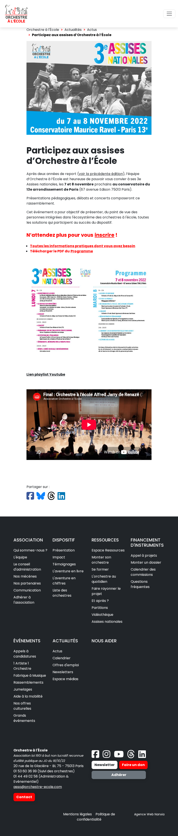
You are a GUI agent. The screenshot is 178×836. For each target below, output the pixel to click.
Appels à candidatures (24, 654)
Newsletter (104, 764)
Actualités (73, 29)
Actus (92, 29)
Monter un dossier (146, 562)
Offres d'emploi (66, 665)
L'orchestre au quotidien (104, 579)
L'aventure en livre (68, 571)
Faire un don (133, 764)
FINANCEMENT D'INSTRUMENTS (147, 542)
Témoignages (64, 564)
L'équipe (20, 557)
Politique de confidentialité (96, 817)
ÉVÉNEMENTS (26, 641)
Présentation (64, 550)
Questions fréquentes (140, 584)
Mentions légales (77, 814)
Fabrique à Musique (29, 675)
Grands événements (24, 718)
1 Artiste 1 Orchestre (22, 666)
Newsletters (63, 671)
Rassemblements (28, 682)
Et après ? (100, 600)
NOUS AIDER (104, 641)
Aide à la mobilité (28, 696)
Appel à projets (144, 555)
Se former (100, 569)
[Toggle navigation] (169, 13)
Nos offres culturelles (22, 706)
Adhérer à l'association (23, 600)
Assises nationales (107, 621)
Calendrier (62, 658)
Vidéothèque (102, 614)
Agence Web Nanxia (149, 814)
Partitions (100, 607)
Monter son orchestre (101, 560)
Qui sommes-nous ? (30, 550)
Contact (24, 796)
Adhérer (118, 774)
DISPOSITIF (64, 540)
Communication (27, 590)
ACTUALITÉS (65, 641)
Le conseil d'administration (27, 567)
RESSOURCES (105, 540)
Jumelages (22, 689)
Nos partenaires (27, 583)
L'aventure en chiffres (64, 581)
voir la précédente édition (101, 173)
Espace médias (65, 678)
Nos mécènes (25, 576)
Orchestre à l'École (42, 29)
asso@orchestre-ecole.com (37, 786)
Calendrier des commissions (143, 572)
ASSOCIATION (28, 540)
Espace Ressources (108, 550)
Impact (59, 557)
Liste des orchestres (62, 593)
